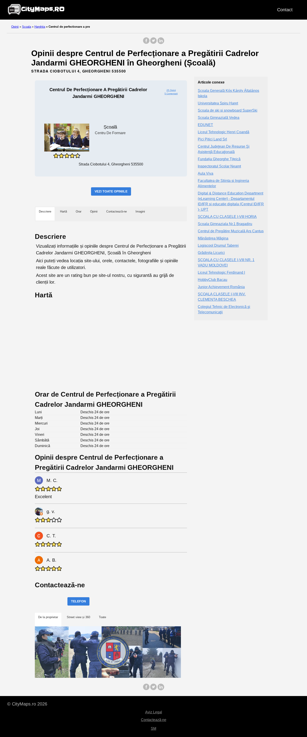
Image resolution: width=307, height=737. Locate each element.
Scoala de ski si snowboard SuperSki (227, 111)
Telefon (78, 601)
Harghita (39, 26)
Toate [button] (102, 617)
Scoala (26, 26)
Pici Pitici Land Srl (212, 139)
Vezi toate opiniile (111, 191)
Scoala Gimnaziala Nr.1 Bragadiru (225, 224)
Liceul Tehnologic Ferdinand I (221, 273)
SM (153, 728)
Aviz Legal (153, 712)
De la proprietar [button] (48, 617)
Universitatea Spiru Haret (218, 103)
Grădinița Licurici (211, 253)
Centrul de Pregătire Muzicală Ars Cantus (231, 231)
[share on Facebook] (146, 43)
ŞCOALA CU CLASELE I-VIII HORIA (227, 217)
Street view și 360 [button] (78, 617)
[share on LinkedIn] (160, 43)
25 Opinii (171, 90)
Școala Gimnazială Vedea (218, 118)
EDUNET (205, 125)
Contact (285, 9)
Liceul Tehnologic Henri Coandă (223, 132)
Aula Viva (205, 174)
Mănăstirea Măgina (213, 238)
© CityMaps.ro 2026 (27, 703)
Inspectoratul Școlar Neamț (219, 166)
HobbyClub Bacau (212, 280)
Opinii (15, 26)
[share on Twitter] (153, 43)
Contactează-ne (153, 720)
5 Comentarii (171, 93)
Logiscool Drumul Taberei (218, 246)
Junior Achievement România (221, 287)
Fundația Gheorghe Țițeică (219, 159)
